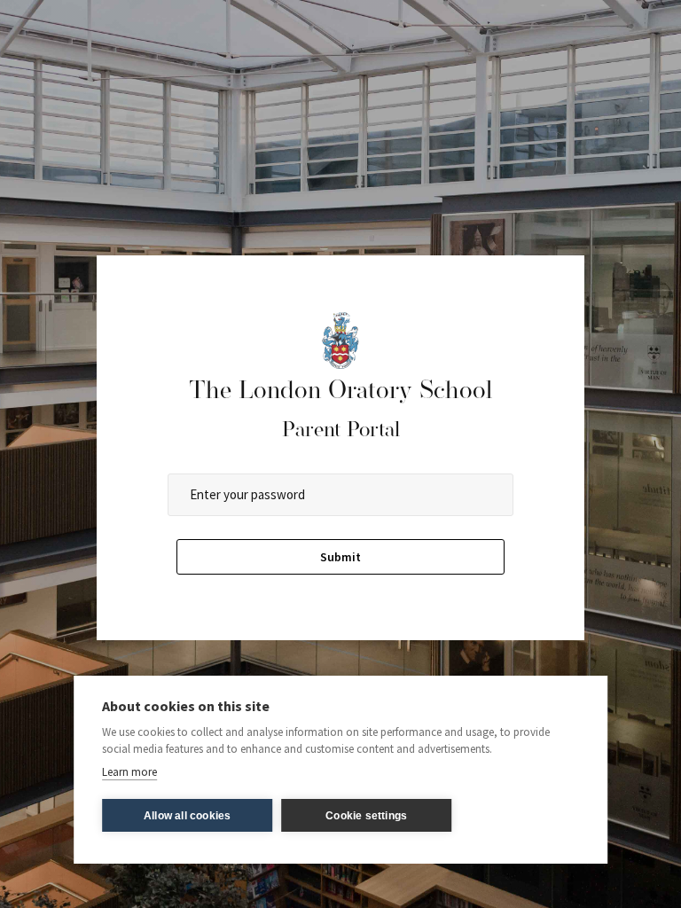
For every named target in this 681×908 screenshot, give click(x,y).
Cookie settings (366, 816)
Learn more (129, 771)
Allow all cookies (187, 816)
